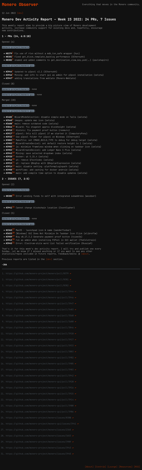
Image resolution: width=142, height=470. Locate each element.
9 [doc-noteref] (12, 123)
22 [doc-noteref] (13, 165)
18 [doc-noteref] (13, 152)
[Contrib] (100, 467)
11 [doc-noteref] (13, 129)
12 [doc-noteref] (13, 133)
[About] (89, 467)
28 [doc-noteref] (13, 232)
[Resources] (126, 467)
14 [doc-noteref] (13, 139)
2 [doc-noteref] (12, 56)
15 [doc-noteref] (13, 142)
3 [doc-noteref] (12, 59)
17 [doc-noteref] (13, 149)
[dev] (20, 13)
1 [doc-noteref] (12, 52)
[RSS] (137, 467)
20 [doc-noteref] (13, 159)
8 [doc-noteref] (12, 119)
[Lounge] (112, 467)
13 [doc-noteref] (13, 136)
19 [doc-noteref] (13, 156)
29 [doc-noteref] (13, 236)
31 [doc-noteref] (13, 242)
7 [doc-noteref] (12, 116)
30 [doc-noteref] (13, 239)
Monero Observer (20, 4)
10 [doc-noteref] (13, 126)
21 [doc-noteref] (13, 162)
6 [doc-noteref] (12, 77)
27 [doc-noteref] (13, 229)
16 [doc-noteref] (13, 146)
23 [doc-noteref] (13, 169)
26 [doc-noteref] (13, 207)
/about (85, 254)
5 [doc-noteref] (12, 74)
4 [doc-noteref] (12, 71)
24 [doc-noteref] (13, 172)
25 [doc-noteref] (13, 195)
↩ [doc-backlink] (70, 273)
